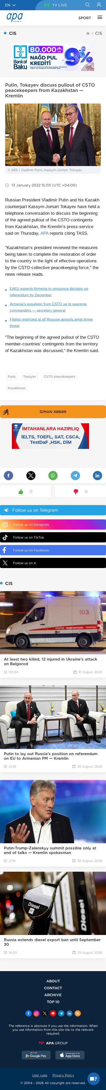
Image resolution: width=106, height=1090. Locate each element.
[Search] (87, 5)
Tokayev (29, 376)
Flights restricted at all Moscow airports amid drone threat (51, 322)
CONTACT (53, 988)
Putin (11, 376)
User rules (39, 1075)
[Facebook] (28, 1013)
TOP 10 (53, 1002)
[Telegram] (61, 1013)
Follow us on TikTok (28, 537)
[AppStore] (70, 1056)
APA (44, 233)
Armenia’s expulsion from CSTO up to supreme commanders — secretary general (48, 307)
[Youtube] (53, 1013)
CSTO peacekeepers (59, 376)
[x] (45, 1013)
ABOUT (53, 981)
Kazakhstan (16, 388)
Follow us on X (24, 563)
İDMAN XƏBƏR (53, 412)
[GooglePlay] (36, 1056)
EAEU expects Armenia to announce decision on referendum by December (49, 291)
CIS (98, 33)
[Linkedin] (69, 1013)
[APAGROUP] (53, 1043)
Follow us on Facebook (31, 550)
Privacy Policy (63, 1075)
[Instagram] (36, 1013)
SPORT (84, 18)
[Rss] (78, 1013)
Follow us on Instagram (31, 525)
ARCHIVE (53, 995)
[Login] (99, 5)
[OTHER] (98, 18)
